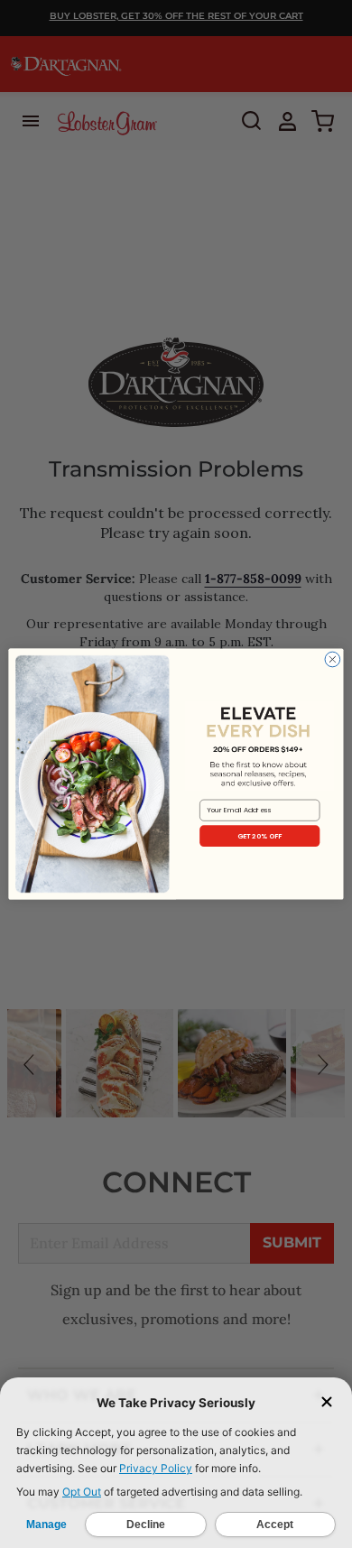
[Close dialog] (332, 659)
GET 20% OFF (260, 835)
